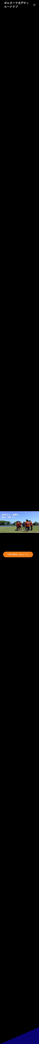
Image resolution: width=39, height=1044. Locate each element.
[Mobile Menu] (34, 4)
